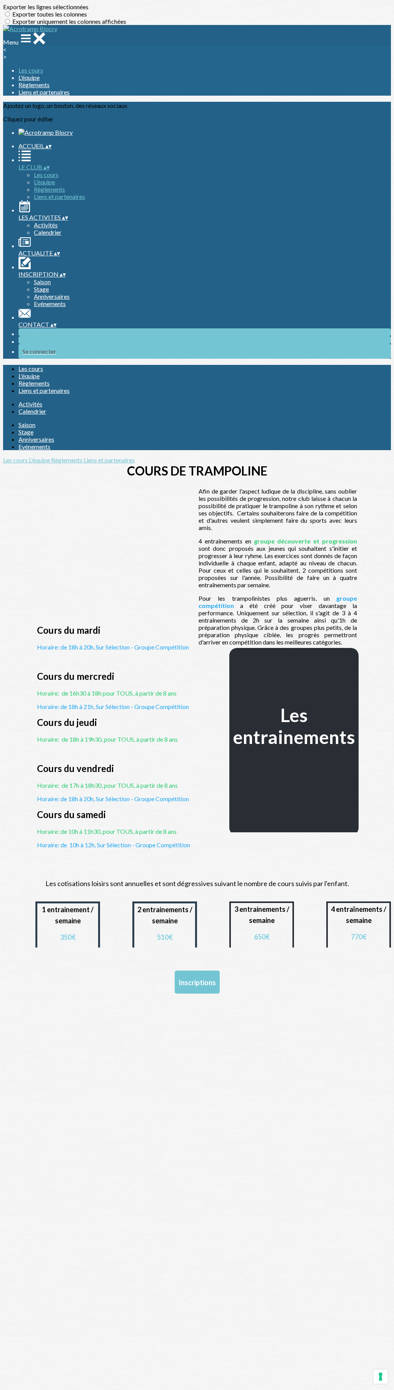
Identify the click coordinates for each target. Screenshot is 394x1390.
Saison (42, 281)
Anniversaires (52, 296)
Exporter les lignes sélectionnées (45, 6)
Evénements (50, 303)
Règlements (34, 84)
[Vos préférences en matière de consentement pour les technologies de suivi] (380, 1376)
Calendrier (48, 232)
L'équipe (29, 77)
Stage (41, 289)
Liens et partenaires (44, 92)
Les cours (30, 70)
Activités (46, 225)
